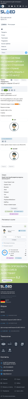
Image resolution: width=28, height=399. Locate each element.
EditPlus (6, 202)
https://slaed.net (7, 374)
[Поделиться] (11, 80)
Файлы (18, 383)
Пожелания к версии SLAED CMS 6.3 (11, 319)
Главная (5, 379)
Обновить (19, 258)
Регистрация (11, 24)
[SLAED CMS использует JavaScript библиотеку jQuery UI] (10, 350)
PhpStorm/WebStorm (9, 199)
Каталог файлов (5, 43)
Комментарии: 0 (19, 211)
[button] (4, 24)
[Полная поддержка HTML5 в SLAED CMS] (16, 344)
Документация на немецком (20, 6)
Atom (5, 189)
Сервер (3, 112)
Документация (21, 387)
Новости (3, 46)
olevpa (3, 315)
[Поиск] (26, 52)
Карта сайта (20, 391)
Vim (5, 194)
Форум (5, 58)
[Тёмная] (5, 6)
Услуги (3, 35)
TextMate (6, 197)
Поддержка (4, 40)
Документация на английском (23, 6)
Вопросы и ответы (8, 387)
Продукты (4, 32)
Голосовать (14, 208)
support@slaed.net (8, 370)
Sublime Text (7, 184)
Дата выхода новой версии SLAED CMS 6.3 (13, 327)
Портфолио (6, 391)
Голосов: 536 (9, 211)
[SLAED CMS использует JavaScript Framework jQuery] (3, 350)
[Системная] (3, 6)
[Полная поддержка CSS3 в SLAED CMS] (22, 344)
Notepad (6, 192)
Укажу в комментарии (10, 204)
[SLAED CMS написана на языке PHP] (3, 344)
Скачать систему (7, 280)
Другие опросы (15, 214)
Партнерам (4, 38)
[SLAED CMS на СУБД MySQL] (10, 344)
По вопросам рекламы (9, 396)
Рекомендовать (26, 6)
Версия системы (5, 107)
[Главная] (2, 29)
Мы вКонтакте (17, 6)
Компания (4, 49)
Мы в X (15, 6)
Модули (5, 65)
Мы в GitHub (9, 6)
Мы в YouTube (12, 6)
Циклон (3, 312)
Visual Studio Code (9, 182)
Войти (14, 239)
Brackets (6, 187)
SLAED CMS (3, 291)
